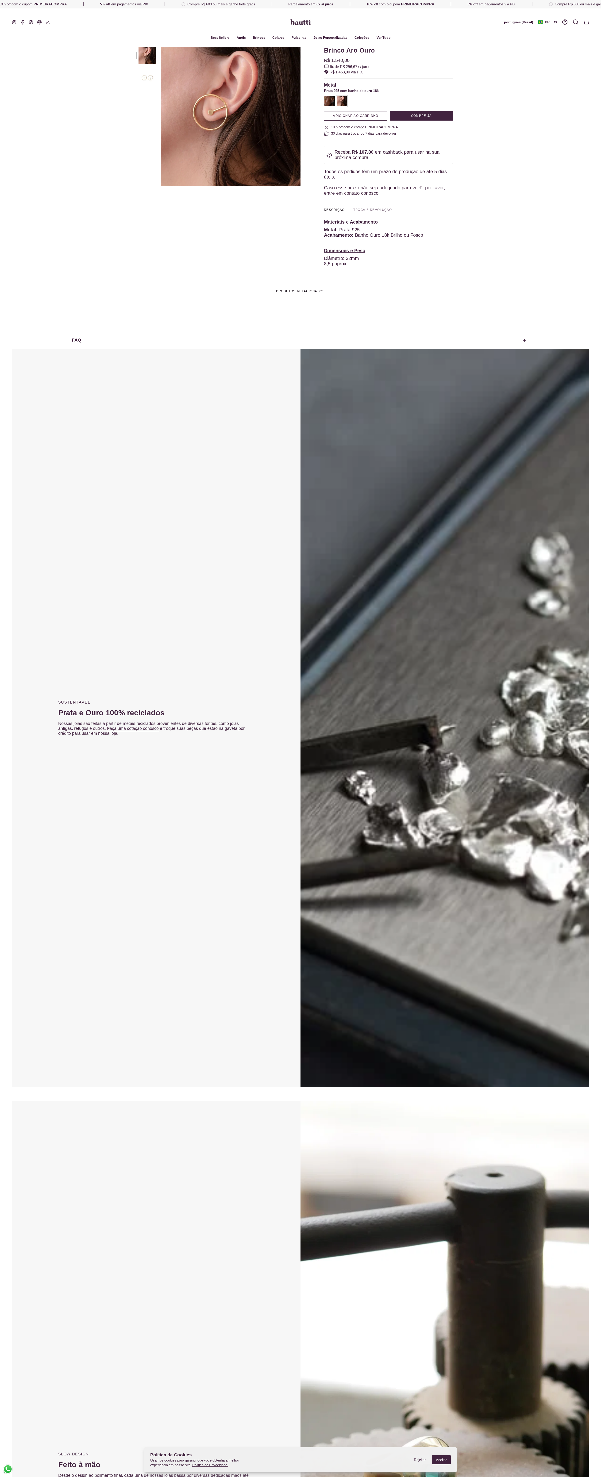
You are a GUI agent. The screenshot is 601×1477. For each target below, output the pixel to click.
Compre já (421, 116)
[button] (362, 37)
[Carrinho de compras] (586, 22)
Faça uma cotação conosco (133, 728)
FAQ (76, 340)
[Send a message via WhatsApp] (7, 1469)
